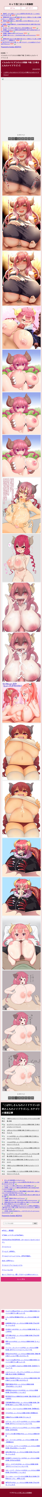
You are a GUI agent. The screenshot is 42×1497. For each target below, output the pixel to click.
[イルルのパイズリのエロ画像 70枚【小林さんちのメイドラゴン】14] (21, 837)
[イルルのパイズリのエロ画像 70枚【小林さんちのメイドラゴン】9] (21, 581)
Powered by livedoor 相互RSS (11, 47)
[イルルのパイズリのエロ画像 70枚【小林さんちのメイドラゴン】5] (21, 391)
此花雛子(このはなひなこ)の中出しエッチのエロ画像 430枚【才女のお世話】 (22, 1459)
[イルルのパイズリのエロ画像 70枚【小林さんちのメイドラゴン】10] (21, 631)
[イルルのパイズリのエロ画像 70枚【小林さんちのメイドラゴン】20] (21, 1090)
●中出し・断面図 (8, 1230)
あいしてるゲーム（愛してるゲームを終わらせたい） (20, 1274)
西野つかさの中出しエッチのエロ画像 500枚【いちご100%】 (23, 1342)
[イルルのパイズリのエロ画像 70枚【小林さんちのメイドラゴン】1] (21, 195)
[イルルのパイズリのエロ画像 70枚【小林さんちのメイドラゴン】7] (21, 476)
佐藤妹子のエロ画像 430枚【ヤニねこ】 (18, 1417)
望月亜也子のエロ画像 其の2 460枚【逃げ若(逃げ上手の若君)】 (23, 1397)
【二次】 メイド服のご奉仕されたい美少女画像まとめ (17, 28)
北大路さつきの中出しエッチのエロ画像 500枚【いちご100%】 (23, 1330)
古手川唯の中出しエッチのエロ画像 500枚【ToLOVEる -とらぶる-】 (22, 1336)
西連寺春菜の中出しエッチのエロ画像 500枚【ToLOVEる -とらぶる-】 (20, 1385)
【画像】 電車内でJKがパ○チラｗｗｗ (12, 33)
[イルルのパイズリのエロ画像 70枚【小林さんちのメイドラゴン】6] (21, 433)
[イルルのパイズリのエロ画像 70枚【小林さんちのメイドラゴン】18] (21, 1009)
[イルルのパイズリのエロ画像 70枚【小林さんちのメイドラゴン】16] (21, 915)
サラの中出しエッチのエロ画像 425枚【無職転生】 (22, 1413)
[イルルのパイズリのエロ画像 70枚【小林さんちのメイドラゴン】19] (21, 1050)
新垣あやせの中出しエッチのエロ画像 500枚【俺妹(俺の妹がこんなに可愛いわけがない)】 (23, 1355)
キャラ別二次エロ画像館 (21, 4)
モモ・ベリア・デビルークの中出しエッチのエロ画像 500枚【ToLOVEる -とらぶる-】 (23, 1471)
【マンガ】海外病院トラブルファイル (14, 1180)
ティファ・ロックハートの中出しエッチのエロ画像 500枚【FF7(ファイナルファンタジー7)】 (22, 1349)
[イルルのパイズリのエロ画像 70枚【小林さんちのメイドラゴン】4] (21, 348)
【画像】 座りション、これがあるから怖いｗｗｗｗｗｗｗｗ (19, 35)
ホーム (12, 8)
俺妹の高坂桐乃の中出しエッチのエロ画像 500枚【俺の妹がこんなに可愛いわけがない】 (23, 1379)
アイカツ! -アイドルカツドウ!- (12, 1265)
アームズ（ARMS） (9, 1251)
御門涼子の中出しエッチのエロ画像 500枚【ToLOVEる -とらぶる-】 (22, 1483)
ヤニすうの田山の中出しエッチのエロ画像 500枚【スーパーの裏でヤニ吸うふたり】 (23, 1312)
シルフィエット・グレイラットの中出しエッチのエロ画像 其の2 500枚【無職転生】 (23, 1373)
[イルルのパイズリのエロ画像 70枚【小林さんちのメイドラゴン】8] (21, 532)
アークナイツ (6, 1247)
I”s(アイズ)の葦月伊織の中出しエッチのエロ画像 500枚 (23, 1435)
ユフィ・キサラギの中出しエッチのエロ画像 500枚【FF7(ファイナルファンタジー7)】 (22, 1465)
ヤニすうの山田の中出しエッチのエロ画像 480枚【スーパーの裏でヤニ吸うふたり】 (23, 1361)
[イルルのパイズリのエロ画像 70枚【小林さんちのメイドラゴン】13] (21, 779)
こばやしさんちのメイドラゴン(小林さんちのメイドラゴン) (21, 74)
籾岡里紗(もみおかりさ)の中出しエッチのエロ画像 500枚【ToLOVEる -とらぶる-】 (22, 1391)
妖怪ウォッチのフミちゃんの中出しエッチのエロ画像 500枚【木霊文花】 (23, 1429)
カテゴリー (29, 8)
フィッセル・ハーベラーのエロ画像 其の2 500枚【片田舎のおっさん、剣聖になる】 (23, 1477)
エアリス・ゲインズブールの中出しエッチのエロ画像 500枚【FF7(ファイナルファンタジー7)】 (23, 1422)
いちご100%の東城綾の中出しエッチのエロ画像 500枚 (22, 1318)
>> (32, 139)
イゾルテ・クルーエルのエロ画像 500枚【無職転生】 (23, 1408)
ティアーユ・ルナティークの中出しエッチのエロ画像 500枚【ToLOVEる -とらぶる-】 (23, 1447)
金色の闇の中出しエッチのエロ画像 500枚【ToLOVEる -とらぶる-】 (22, 1453)
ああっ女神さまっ (8, 1260)
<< (9, 139)
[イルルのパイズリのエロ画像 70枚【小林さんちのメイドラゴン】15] (21, 876)
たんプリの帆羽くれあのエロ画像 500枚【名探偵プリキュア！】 (23, 1367)
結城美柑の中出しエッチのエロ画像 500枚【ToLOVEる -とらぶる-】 (22, 1324)
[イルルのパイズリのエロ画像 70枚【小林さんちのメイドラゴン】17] (21, 969)
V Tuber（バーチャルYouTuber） (13, 1235)
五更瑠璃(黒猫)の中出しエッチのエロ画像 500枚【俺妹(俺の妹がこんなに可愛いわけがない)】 (22, 1403)
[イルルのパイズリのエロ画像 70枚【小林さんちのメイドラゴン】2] (21, 250)
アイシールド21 (7, 1270)
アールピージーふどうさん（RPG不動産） (16, 1256)
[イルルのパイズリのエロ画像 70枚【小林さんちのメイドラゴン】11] (21, 681)
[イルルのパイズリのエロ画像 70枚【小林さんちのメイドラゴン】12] (21, 722)
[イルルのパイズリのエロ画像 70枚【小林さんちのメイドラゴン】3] (21, 305)
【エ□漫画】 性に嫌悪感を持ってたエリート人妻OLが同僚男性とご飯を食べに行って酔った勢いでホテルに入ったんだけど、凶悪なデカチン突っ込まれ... (21, 1207)
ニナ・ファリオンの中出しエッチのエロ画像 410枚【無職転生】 (22, 1441)
